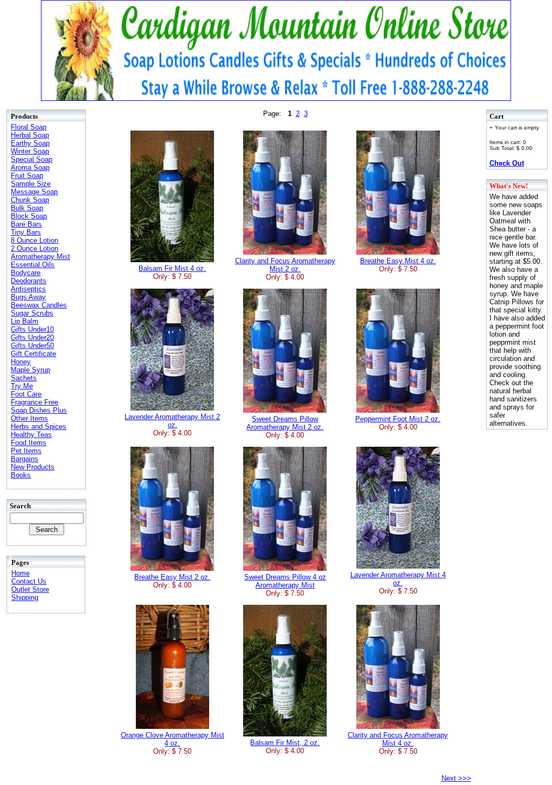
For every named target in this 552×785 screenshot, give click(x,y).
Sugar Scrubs (32, 313)
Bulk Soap (27, 208)
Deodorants (28, 281)
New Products (32, 467)
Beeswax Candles (39, 305)
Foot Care (26, 394)
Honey (21, 362)
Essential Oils (32, 265)
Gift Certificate (33, 354)
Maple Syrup (30, 370)
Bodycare (25, 273)
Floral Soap (28, 127)
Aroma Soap (30, 167)
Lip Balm (24, 321)
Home (20, 573)
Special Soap (31, 159)
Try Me (22, 386)
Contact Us (28, 581)
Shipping (24, 597)
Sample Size (31, 184)
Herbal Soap (30, 135)
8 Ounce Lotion (34, 240)
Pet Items (26, 451)
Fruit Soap (27, 176)
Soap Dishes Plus (39, 410)
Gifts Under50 (32, 346)
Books (21, 475)
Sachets (24, 378)
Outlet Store (30, 589)
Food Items (28, 443)
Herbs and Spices (38, 426)
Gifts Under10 (32, 329)
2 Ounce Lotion (34, 248)
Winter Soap (30, 151)
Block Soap (29, 216)
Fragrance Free (34, 402)
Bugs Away (28, 297)
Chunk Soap (30, 200)
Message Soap (34, 192)
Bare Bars (26, 224)
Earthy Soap (30, 143)
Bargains (24, 459)
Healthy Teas (31, 435)
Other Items (29, 418)
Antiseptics (28, 289)
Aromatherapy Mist (40, 256)
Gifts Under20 (32, 337)
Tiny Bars (26, 232)
